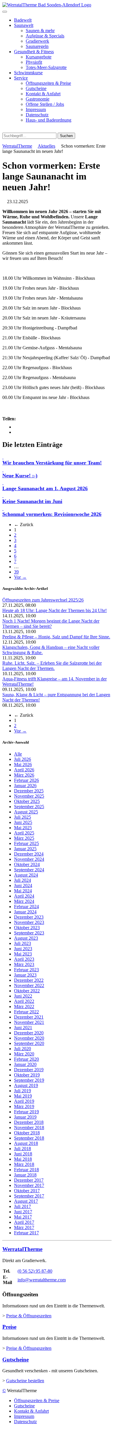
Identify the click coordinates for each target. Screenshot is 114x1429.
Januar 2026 (25, 785)
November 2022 (29, 985)
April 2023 (24, 959)
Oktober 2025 (27, 801)
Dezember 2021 (29, 1017)
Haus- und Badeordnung (48, 120)
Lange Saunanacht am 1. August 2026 (45, 488)
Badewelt (23, 20)
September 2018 (29, 1138)
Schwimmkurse (28, 72)
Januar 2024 (25, 911)
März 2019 (24, 1106)
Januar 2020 (25, 1064)
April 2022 (24, 1001)
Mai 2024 (23, 890)
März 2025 (24, 838)
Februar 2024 (26, 906)
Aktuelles (46, 146)
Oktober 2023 (27, 927)
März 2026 (24, 775)
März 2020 (24, 1053)
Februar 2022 (26, 1011)
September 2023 (29, 932)
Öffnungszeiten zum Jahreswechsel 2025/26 (43, 599)
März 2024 (24, 901)
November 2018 (29, 1127)
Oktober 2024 (27, 864)
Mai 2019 (23, 1095)
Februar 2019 (26, 1111)
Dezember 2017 (29, 1180)
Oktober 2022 (27, 990)
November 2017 (29, 1185)
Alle (18, 753)
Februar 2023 (26, 969)
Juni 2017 (23, 1211)
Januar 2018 (25, 1174)
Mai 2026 (23, 764)
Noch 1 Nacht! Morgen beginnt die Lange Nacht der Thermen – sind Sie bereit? (50, 623)
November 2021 (29, 1022)
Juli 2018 (22, 1148)
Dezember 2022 (29, 980)
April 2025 (24, 832)
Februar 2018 (26, 1169)
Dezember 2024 (29, 853)
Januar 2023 (25, 974)
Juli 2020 (22, 1048)
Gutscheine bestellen (25, 1380)
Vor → (20, 577)
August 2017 (26, 1201)
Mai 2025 (23, 827)
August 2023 (26, 938)
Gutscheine (36, 88)
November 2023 (29, 922)
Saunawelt (23, 25)
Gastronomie (37, 98)
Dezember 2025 (29, 790)
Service (21, 77)
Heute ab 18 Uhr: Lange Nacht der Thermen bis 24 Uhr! (54, 610)
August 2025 (26, 811)
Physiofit (34, 62)
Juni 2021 (23, 1027)
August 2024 (26, 874)
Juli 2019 (22, 1090)
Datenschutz (37, 114)
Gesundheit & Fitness (34, 51)
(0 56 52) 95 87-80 (35, 1271)
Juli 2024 (22, 880)
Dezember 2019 (29, 1069)
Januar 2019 (25, 1116)
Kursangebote (38, 56)
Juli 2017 (22, 1206)
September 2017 (29, 1195)
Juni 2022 (23, 995)
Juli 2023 (22, 943)
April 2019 (24, 1101)
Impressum (36, 109)
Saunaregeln (37, 46)
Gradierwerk (37, 41)
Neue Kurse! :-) (19, 475)
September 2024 (29, 869)
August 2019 (26, 1085)
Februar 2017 (26, 1232)
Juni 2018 (23, 1153)
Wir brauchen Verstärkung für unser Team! (52, 463)
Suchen (66, 136)
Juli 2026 (22, 759)
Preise (9, 1327)
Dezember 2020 (29, 1032)
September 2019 (29, 1080)
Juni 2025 (23, 822)
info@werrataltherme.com (42, 1279)
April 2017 (24, 1222)
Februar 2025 (26, 843)
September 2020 (29, 1043)
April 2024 (24, 896)
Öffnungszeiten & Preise (48, 83)
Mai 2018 (23, 1159)
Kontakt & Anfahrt (43, 93)
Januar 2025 (25, 848)
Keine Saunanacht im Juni (32, 501)
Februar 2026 (26, 780)
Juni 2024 (23, 885)
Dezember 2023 (29, 917)
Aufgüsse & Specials (45, 35)
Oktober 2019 (27, 1074)
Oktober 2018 (27, 1132)
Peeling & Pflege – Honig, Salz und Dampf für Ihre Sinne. (56, 636)
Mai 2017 (23, 1216)
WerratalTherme (17, 146)
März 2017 (24, 1227)
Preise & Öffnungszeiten (28, 1315)
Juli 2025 (22, 817)
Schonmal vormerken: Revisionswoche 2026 (51, 514)
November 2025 (29, 796)
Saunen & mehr (40, 30)
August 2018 (26, 1143)
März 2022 (24, 1006)
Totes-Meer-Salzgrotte (46, 67)
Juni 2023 (23, 948)
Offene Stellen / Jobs (45, 104)
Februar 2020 (26, 1059)
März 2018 (24, 1164)
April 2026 (24, 769)
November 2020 (29, 1038)
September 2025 (29, 806)
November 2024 (29, 859)
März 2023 (24, 964)
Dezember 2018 (29, 1122)
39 (16, 571)
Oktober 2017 (27, 1190)
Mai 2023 (23, 953)
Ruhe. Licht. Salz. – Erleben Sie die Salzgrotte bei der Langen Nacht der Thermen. (52, 666)
